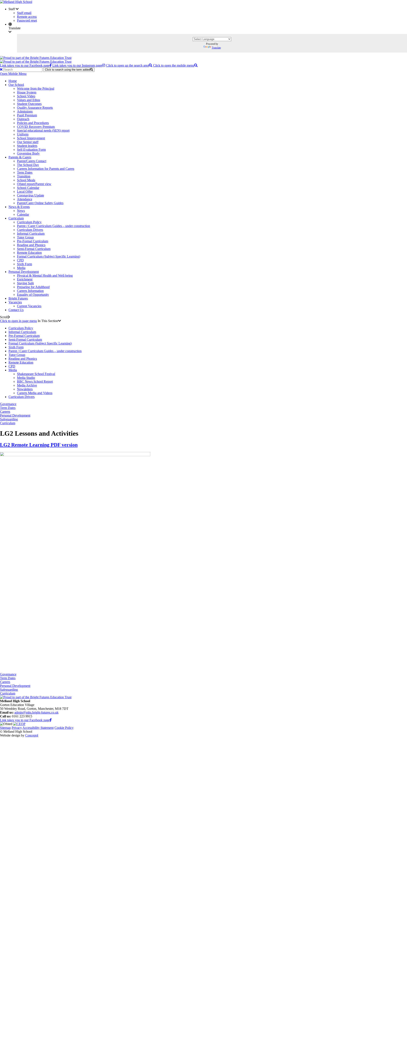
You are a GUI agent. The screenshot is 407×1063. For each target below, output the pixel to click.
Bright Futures (18, 298)
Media (21, 268)
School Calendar (28, 188)
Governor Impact (36, 830)
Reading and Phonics (31, 245)
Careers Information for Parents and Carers (45, 168)
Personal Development (23, 271)
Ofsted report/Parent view (34, 184)
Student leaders (27, 146)
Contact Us (16, 310)
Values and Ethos (28, 100)
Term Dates (24, 172)
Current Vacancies (29, 306)
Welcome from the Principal (35, 88)
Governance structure (39, 819)
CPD (20, 260)
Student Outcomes (29, 104)
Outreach (23, 119)
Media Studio (26, 377)
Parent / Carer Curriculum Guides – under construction (53, 226)
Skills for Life (34, 994)
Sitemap (5, 728)
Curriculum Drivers (30, 230)
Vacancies (15, 302)
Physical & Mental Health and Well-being (45, 275)
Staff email (24, 13)
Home (12, 81)
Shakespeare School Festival (36, 374)
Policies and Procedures (33, 123)
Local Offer (25, 191)
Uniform (22, 134)
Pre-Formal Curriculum (32, 241)
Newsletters (25, 389)
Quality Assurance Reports (35, 107)
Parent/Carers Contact (31, 161)
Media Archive (27, 385)
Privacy (17, 728)
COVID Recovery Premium (36, 126)
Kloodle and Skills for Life (43, 998)
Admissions (25, 111)
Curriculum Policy (29, 222)
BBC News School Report (35, 381)
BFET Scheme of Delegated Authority (51, 822)
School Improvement (31, 138)
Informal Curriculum (31, 233)
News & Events (19, 207)
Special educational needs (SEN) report (43, 130)
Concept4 (31, 735)
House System (26, 92)
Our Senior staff (27, 142)
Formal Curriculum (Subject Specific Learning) (48, 256)
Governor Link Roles (39, 826)
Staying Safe (25, 283)
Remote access (27, 16)
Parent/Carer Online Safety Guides (40, 203)
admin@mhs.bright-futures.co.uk (36, 712)
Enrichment (24, 279)
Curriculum (16, 218)
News (21, 210)
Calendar (23, 214)
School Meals (26, 180)
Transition (23, 176)
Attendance (24, 199)
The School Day (28, 165)
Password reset (27, 20)
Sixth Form (24, 264)
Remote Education (29, 252)
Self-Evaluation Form (31, 149)
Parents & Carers (19, 157)
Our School (16, 84)
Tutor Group (25, 237)
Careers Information (30, 291)
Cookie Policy (64, 728)
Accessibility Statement (38, 728)
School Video (26, 96)
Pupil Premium (27, 115)
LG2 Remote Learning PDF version (39, 445)
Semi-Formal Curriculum (33, 249)
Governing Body (28, 153)
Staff (11, 1025)
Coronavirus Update (30, 195)
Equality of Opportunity (33, 294)
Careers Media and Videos (34, 393)
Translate (216, 47)
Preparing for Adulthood (33, 287)
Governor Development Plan (44, 834)
